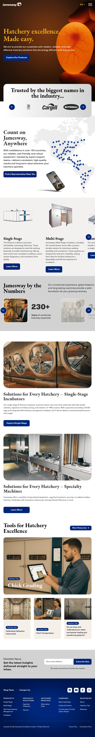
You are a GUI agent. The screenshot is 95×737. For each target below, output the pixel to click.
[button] (12, 107)
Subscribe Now (82, 662)
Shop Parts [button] (8, 690)
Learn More (11, 266)
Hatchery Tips (14, 578)
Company (64, 698)
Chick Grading (25, 585)
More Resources (79, 528)
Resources (86, 698)
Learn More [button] (16, 510)
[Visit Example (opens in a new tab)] (69, 690)
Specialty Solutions (28, 699)
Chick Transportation (45, 633)
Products (8, 698)
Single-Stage (8, 702)
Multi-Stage (7, 706)
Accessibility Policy (86, 727)
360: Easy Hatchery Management (10, 710)
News (82, 702)
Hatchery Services (46, 699)
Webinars (83, 709)
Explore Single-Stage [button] (16, 423)
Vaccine (25, 710)
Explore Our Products (16, 57)
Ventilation (7, 715)
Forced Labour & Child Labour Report (67, 710)
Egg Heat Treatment (26, 705)
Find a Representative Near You (20, 174)
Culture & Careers (65, 706)
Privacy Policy (73, 727)
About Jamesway (65, 702)
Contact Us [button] (24, 690)
